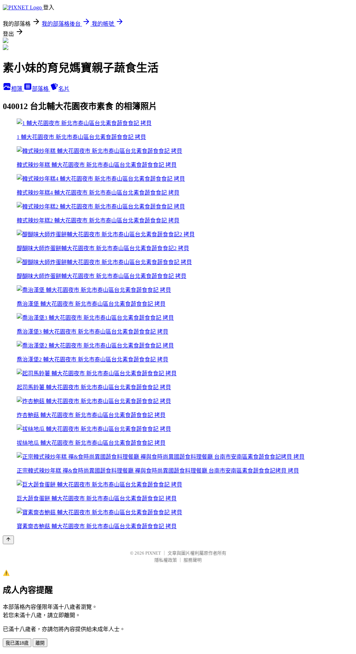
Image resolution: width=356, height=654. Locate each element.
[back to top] (8, 540)
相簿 (17, 89)
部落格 (41, 89)
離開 (39, 643)
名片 (64, 89)
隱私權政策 (165, 560)
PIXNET (153, 553)
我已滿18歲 (17, 643)
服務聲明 (193, 560)
